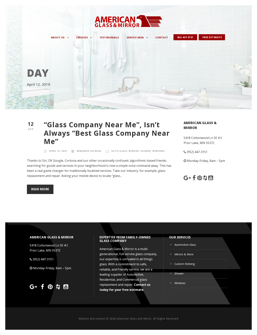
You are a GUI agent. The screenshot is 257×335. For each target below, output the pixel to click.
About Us (58, 37)
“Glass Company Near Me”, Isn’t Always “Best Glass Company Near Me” (107, 133)
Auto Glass (119, 150)
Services (82, 37)
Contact (161, 37)
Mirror (134, 150)
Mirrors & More (183, 254)
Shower (145, 150)
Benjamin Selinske (89, 150)
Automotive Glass (185, 244)
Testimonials (109, 37)
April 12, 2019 (58, 150)
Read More (40, 189)
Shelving (184, 264)
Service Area (135, 37)
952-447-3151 (185, 37)
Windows (158, 150)
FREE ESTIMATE (212, 37)
